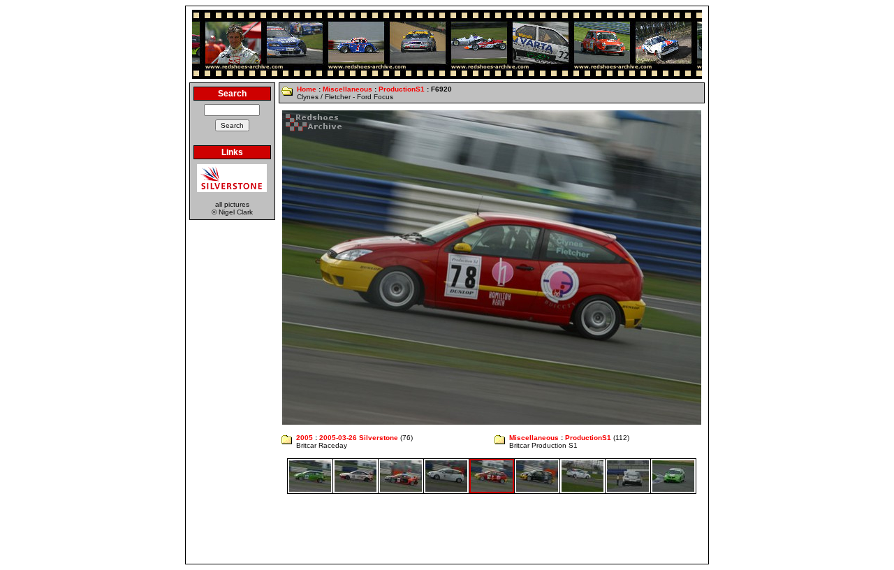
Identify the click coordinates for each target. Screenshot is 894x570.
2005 (304, 437)
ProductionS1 (402, 89)
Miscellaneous (347, 89)
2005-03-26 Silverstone (358, 437)
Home (306, 89)
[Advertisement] (447, 528)
